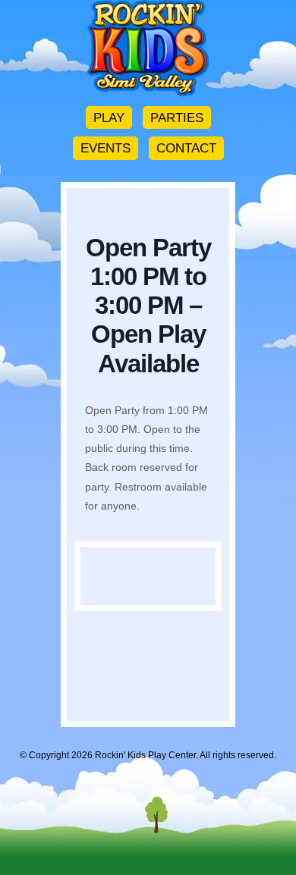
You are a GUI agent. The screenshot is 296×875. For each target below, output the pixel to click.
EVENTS (105, 147)
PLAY (108, 117)
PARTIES (176, 117)
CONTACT (186, 147)
